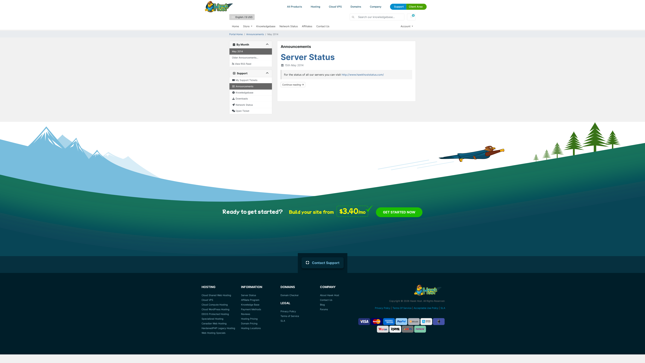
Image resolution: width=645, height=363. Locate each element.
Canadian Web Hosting (214, 323)
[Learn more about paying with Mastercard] (376, 321)
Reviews (245, 314)
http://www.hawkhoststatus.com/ (363, 74)
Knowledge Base (250, 305)
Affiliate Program (250, 300)
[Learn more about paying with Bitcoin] (414, 321)
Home (235, 26)
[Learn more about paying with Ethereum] (439, 321)
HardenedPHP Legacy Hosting (218, 328)
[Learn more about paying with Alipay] (426, 321)
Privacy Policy (288, 311)
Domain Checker (290, 295)
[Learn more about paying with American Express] (389, 321)
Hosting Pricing (249, 319)
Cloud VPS (335, 6)
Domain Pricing (249, 323)
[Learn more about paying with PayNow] (420, 329)
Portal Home (236, 34)
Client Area (416, 6)
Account (406, 26)
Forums (324, 309)
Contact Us (322, 26)
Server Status (308, 57)
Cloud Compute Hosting (215, 305)
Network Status (289, 26)
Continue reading (292, 84)
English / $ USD (243, 17)
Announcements (255, 34)
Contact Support (325, 263)
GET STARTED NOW (399, 212)
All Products (294, 6)
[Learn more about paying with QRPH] (408, 329)
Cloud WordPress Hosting (215, 309)
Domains (356, 6)
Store (246, 26)
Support (399, 6)
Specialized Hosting (212, 319)
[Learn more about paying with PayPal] (401, 321)
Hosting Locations (251, 328)
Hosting (315, 6)
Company (375, 6)
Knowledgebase (265, 26)
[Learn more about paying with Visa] (364, 321)
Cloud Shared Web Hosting (216, 295)
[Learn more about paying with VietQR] (383, 329)
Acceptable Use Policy (426, 308)
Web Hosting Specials (213, 333)
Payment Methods (251, 309)
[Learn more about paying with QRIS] (395, 329)
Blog (322, 305)
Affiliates (307, 26)
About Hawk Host (329, 295)
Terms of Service (290, 316)
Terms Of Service (402, 308)
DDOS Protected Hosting (215, 314)
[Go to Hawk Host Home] (219, 6)
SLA (283, 321)
